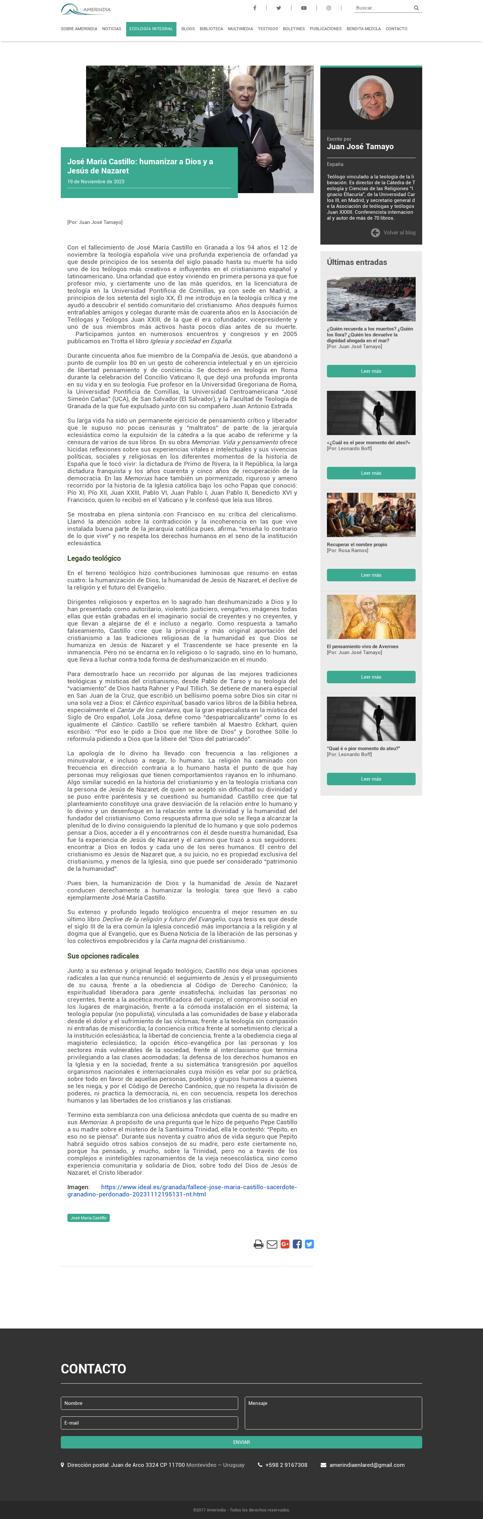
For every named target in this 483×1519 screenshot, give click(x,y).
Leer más (371, 371)
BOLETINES (294, 28)
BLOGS (188, 28)
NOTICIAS (111, 28)
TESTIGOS (268, 28)
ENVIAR (241, 1442)
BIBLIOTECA (211, 28)
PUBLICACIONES (326, 28)
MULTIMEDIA (240, 28)
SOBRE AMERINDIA (79, 28)
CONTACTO (396, 28)
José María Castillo (88, 1217)
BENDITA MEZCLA (364, 28)
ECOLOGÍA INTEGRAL (151, 28)
